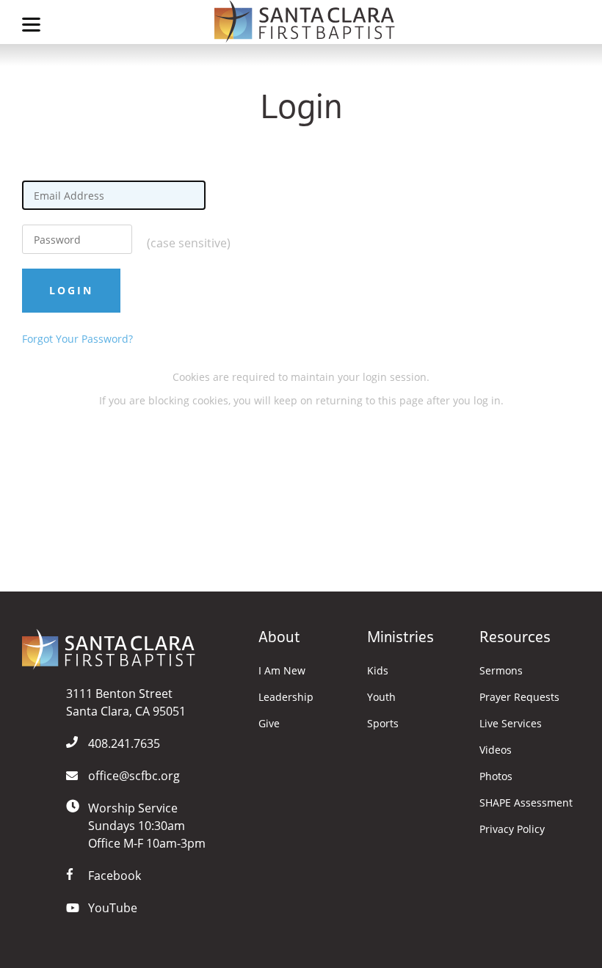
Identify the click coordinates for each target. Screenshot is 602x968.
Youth (381, 697)
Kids (377, 671)
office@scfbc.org (134, 776)
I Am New (281, 671)
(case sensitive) (189, 243)
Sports (383, 723)
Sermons (501, 671)
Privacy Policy (512, 829)
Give (269, 723)
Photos (495, 776)
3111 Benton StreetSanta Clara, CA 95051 (126, 702)
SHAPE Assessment (526, 803)
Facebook (114, 875)
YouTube (112, 908)
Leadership (285, 697)
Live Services (510, 723)
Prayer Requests (519, 697)
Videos (495, 750)
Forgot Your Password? (77, 339)
